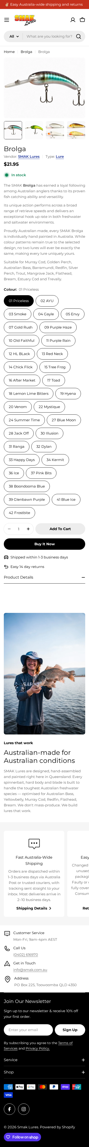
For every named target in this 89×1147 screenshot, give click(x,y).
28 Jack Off (19, 433)
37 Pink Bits (41, 473)
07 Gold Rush (21, 327)
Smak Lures (27, 1127)
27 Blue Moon (64, 420)
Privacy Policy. (38, 1048)
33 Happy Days (22, 459)
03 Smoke (17, 314)
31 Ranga (16, 446)
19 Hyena (68, 393)
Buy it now (44, 544)
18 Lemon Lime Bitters (28, 393)
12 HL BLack (19, 354)
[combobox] (44, 36)
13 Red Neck (52, 354)
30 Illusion (49, 433)
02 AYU (47, 301)
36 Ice (14, 473)
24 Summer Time (24, 420)
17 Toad (53, 380)
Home (9, 51)
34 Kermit (55, 459)
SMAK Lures (29, 156)
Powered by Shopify (57, 1127)
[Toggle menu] (6, 20)
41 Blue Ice (66, 499)
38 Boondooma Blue (27, 486)
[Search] (78, 36)
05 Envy (73, 314)
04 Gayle (46, 314)
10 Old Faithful (21, 340)
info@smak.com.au (30, 969)
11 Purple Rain (58, 340)
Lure (60, 156)
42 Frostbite (19, 512)
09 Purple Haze (58, 327)
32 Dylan (44, 446)
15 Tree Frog (55, 367)
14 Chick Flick (21, 367)
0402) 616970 (26, 954)
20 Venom (18, 406)
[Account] (73, 20)
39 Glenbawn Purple (27, 499)
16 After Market (22, 380)
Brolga (26, 51)
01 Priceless (19, 301)
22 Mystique (49, 406)
